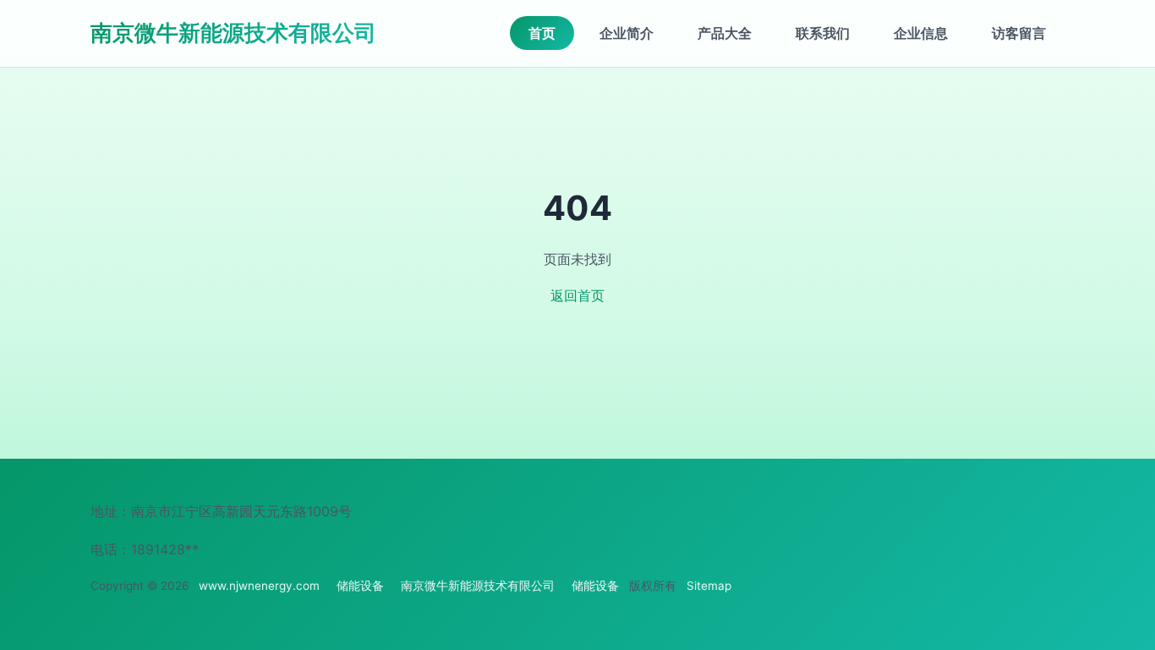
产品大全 (725, 33)
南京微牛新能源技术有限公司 (233, 32)
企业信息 (921, 33)
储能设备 (360, 585)
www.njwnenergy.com (259, 585)
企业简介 (626, 33)
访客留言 (1019, 33)
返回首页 (577, 295)
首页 (542, 33)
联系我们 (823, 33)
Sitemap (709, 585)
